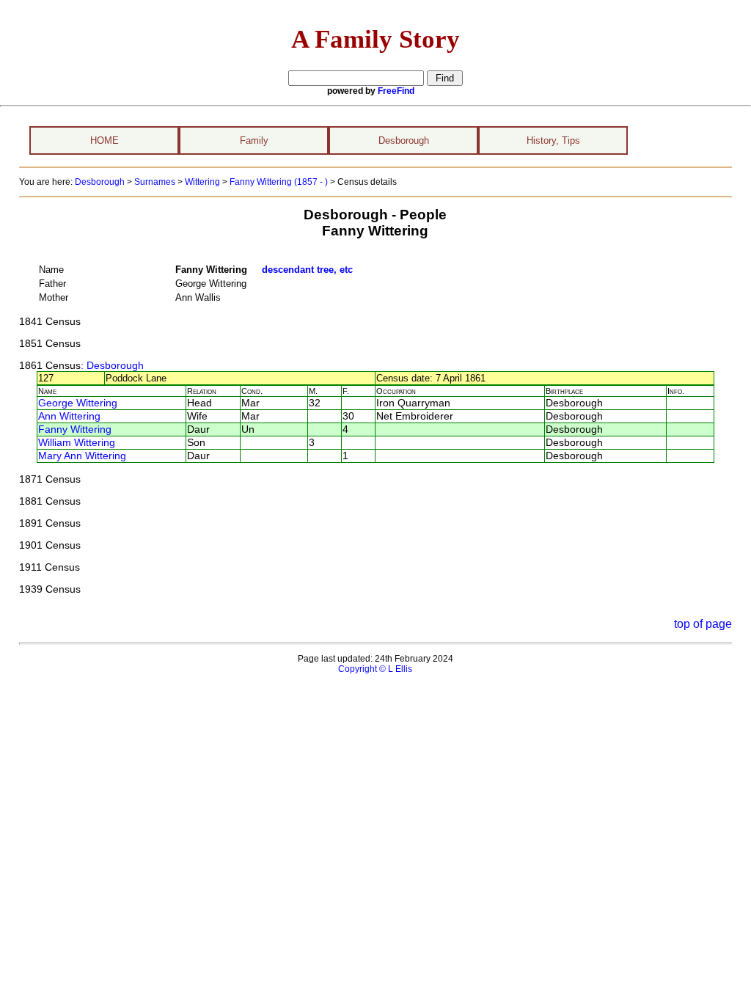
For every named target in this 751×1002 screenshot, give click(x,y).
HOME (104, 140)
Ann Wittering (69, 416)
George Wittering (77, 403)
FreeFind (396, 91)
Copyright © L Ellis (375, 669)
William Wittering (76, 442)
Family (254, 140)
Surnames (154, 182)
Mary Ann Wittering (82, 455)
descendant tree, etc (307, 269)
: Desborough (112, 365)
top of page (703, 624)
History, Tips (553, 140)
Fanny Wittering (74, 429)
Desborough (403, 140)
